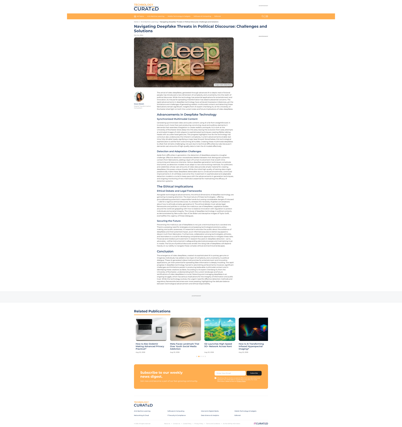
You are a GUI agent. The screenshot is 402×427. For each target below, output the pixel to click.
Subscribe (254, 373)
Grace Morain (139, 104)
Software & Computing (202, 16)
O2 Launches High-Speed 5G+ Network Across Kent (216, 345)
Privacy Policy (198, 423)
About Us (167, 423)
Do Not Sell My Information (231, 423)
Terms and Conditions (213, 423)
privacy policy (241, 381)
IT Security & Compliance (177, 415)
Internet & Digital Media (209, 411)
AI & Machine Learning (155, 16)
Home (136, 22)
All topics (140, 16)
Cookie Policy (187, 423)
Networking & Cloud (141, 415)
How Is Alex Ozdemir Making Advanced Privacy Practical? (148, 346)
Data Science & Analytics (210, 415)
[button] (196, 356)
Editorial (217, 16)
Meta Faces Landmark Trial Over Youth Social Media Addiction (182, 346)
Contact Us (176, 423)
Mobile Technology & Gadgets (179, 16)
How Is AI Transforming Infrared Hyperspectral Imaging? (249, 346)
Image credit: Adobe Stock (223, 85)
